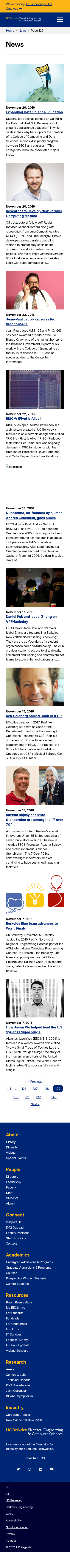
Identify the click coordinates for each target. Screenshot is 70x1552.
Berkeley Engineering (19, 1507)
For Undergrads (16, 1324)
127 (35, 1088)
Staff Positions (16, 1238)
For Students (14, 1313)
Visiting (10, 1152)
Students (12, 1198)
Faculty (11, 1187)
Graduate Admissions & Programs (28, 1267)
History (11, 1142)
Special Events (16, 1158)
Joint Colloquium (17, 1391)
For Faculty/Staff (17, 1345)
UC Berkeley (14, 1500)
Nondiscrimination (17, 1527)
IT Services (13, 1334)
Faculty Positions (17, 1233)
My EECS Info (15, 1307)
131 (27, 1097)
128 (46, 1088)
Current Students (17, 1284)
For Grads (12, 1318)
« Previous (36, 1081)
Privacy (10, 1533)
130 (15, 1097)
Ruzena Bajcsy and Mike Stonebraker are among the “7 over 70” (34, 820)
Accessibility (14, 1520)
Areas (10, 1369)
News (23, 30)
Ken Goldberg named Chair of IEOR (34, 716)
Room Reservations (19, 1302)
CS (8, 1493)
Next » (36, 1104)
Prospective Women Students (26, 1278)
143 (54, 1097)
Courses (11, 1273)
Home (10, 30)
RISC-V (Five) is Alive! (23, 419)
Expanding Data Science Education (34, 112)
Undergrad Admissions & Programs (29, 1262)
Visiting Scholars (17, 1350)
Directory (12, 1176)
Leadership (13, 1182)
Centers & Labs (16, 1374)
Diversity (12, 1147)
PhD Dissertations (18, 1385)
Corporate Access (18, 1415)
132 (38, 1097)
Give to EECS (35, 1458)
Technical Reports (18, 1380)
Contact (11, 1243)
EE (7, 1486)
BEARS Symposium (19, 1396)
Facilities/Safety (17, 1340)
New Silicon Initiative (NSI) (24, 1420)
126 (24, 1088)
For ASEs (12, 1329)
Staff (9, 1193)
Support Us (13, 1222)
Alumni (10, 1203)
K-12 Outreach (15, 1227)
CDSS (9, 1513)
